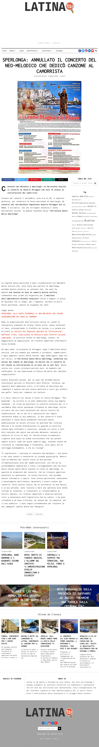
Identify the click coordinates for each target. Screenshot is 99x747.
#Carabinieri (76, 199)
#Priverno (86, 231)
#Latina (89, 220)
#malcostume (88, 225)
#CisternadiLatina (80, 203)
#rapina (94, 234)
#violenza (75, 251)
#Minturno (84, 228)
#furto (74, 216)
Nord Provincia (32, 51)
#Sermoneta (81, 244)
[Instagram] (86, 50)
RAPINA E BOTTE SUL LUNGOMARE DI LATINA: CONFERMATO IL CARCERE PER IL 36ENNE (29, 641)
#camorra (30, 514)
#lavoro (74, 225)
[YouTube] (92, 50)
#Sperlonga (38, 514)
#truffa (95, 247)
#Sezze (88, 244)
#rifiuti (86, 238)
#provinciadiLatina (81, 234)
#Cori (85, 206)
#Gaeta (80, 216)
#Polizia (74, 231)
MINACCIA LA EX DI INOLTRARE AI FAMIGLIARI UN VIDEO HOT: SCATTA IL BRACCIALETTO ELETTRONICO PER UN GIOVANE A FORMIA (88, 643)
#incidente (93, 216)
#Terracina (77, 247)
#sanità (94, 241)
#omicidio (91, 228)
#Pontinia (80, 231)
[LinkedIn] (89, 50)
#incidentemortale (77, 221)
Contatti (48, 738)
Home (4, 51)
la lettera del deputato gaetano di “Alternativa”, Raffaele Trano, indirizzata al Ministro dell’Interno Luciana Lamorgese (33, 335)
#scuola (74, 244)
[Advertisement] (49, 27)
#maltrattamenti (76, 228)
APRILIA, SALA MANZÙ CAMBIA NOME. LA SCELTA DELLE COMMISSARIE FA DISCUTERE (49, 641)
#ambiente (75, 196)
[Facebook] (79, 50)
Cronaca (62, 76)
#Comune (92, 203)
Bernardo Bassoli (41, 76)
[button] (95, 183)
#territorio (87, 248)
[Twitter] (83, 50)
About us (56, 738)
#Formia (82, 213)
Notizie (12, 51)
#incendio (87, 216)
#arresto (91, 196)
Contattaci (59, 51)
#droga (81, 210)
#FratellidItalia (91, 213)
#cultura (75, 210)
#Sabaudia (76, 241)
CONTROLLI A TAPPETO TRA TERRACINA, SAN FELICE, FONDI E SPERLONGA (55, 561)
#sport (93, 244)
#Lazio (80, 225)
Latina (22, 51)
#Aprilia (84, 196)
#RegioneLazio (77, 238)
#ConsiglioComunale (77, 206)
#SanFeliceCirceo (86, 241)
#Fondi (75, 213)
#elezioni (87, 210)
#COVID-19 (91, 206)
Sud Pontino (46, 51)
